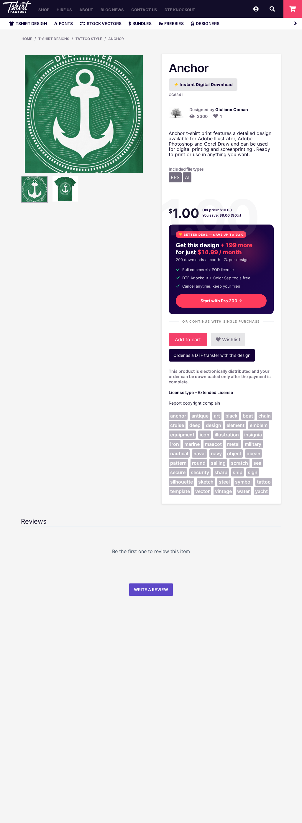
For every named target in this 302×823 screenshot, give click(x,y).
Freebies (174, 23)
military (253, 444)
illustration (227, 435)
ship (237, 472)
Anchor (116, 39)
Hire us (64, 9)
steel (224, 482)
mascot (213, 444)
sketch (206, 482)
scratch (239, 463)
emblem (258, 425)
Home (27, 39)
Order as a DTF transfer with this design (211, 355)
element (235, 425)
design (213, 425)
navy (216, 453)
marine (192, 444)
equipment (182, 435)
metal (233, 444)
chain (264, 416)
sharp (220, 472)
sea (257, 463)
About (86, 9)
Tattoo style (89, 39)
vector (202, 491)
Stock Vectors (104, 23)
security (200, 472)
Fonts (66, 23)
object (234, 453)
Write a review (151, 589)
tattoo (264, 482)
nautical (179, 453)
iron (174, 444)
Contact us (144, 9)
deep (195, 425)
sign (252, 472)
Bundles (142, 23)
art (217, 416)
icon (204, 435)
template (180, 491)
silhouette (181, 482)
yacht (261, 491)
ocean (253, 453)
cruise (177, 425)
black (231, 416)
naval (199, 453)
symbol (243, 482)
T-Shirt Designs (53, 39)
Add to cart (188, 339)
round (199, 463)
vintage (223, 491)
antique (200, 416)
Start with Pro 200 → (221, 300)
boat (248, 416)
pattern (178, 463)
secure (178, 472)
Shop (43, 9)
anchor (178, 416)
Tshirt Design (31, 23)
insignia (253, 435)
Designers (207, 23)
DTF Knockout (180, 9)
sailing (218, 463)
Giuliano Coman (231, 109)
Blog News (112, 9)
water (243, 491)
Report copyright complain (194, 402)
